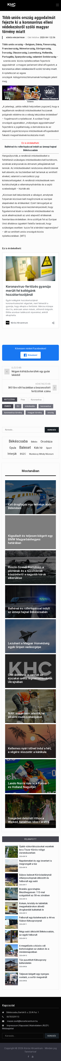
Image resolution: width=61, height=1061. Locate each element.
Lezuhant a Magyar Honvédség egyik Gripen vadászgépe (28, 645)
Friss (23, 400)
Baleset (25, 447)
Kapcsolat (23, 1025)
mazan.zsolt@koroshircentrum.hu (22, 1021)
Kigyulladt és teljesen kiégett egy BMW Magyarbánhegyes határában (30, 539)
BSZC (23, 453)
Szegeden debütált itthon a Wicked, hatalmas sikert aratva (28, 820)
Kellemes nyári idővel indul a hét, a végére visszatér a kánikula (29, 750)
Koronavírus (36, 400)
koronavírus (46, 406)
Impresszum (13, 1025)
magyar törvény (35, 412)
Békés (34, 441)
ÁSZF (45, 1025)
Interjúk (12, 453)
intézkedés (30, 406)
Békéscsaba (18, 441)
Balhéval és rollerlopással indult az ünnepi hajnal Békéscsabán (29, 610)
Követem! (32, 355)
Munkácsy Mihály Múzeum (41, 454)
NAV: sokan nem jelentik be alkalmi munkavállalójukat (26, 715)
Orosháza (46, 441)
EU (18, 406)
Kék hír (38, 447)
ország (51, 412)
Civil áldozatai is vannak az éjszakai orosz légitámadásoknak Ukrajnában (30, 678)
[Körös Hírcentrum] (9, 5)
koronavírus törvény (13, 412)
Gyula (12, 447)
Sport (49, 447)
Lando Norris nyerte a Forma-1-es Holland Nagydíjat (29, 785)
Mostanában (30, 471)
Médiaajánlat (8, 1028)
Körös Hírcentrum (15, 37)
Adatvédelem (36, 1025)
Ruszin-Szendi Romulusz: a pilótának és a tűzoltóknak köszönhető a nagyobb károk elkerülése (27, 572)
